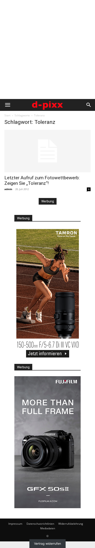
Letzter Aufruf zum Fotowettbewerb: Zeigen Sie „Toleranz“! (42, 180)
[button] (7, 105)
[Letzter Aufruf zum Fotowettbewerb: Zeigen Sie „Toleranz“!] (47, 151)
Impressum (15, 524)
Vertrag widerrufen (47, 544)
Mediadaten (47, 528)
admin (8, 189)
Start (7, 115)
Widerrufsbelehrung (70, 524)
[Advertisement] (47, 49)
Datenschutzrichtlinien (40, 524)
